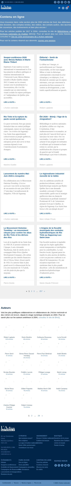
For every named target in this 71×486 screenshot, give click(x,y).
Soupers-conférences (8, 465)
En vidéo (39, 469)
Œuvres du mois (42, 467)
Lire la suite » (9, 102)
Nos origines (23, 440)
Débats (3, 462)
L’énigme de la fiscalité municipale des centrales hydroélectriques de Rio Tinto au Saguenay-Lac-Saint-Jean (51, 232)
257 (40, 291)
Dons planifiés (24, 465)
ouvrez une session (46, 40)
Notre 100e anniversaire (27, 445)
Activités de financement (9, 467)
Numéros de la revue (61, 438)
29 (39, 416)
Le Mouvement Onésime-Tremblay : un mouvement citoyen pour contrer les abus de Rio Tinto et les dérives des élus (17, 232)
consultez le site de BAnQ (49, 317)
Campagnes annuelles (26, 467)
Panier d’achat (59, 445)
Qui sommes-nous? (25, 438)
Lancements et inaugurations (11, 472)
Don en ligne (23, 462)
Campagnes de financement (11, 469)
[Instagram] (62, 2)
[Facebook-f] (55, 2)
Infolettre (39, 443)
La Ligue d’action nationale (28, 443)
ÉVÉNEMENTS (6, 460)
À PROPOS (23, 436)
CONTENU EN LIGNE (43, 460)
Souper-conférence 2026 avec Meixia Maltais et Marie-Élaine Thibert (17, 59)
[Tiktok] (69, 2)
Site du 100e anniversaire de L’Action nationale (32, 37)
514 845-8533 (5, 447)
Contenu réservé (42, 465)
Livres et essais (59, 443)
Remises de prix (6, 474)
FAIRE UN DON (24, 460)
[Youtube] (65, 2)
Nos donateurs (24, 469)
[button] (59, 7)
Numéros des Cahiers (61, 440)
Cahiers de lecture (42, 440)
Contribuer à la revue (26, 447)
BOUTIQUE (58, 436)
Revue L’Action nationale (45, 438)
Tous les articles (42, 462)
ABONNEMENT (41, 436)
